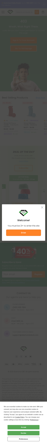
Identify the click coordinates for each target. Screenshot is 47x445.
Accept (23, 427)
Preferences (23, 439)
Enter (23, 232)
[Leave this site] (42, 207)
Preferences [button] (34, 420)
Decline (23, 433)
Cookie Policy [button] (19, 417)
